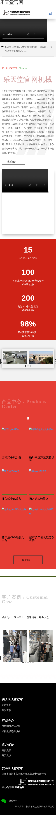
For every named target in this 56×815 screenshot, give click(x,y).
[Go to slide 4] (30, 662)
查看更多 (11, 161)
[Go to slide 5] (33, 662)
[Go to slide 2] (28, 366)
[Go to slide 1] (25, 366)
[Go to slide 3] (30, 366)
